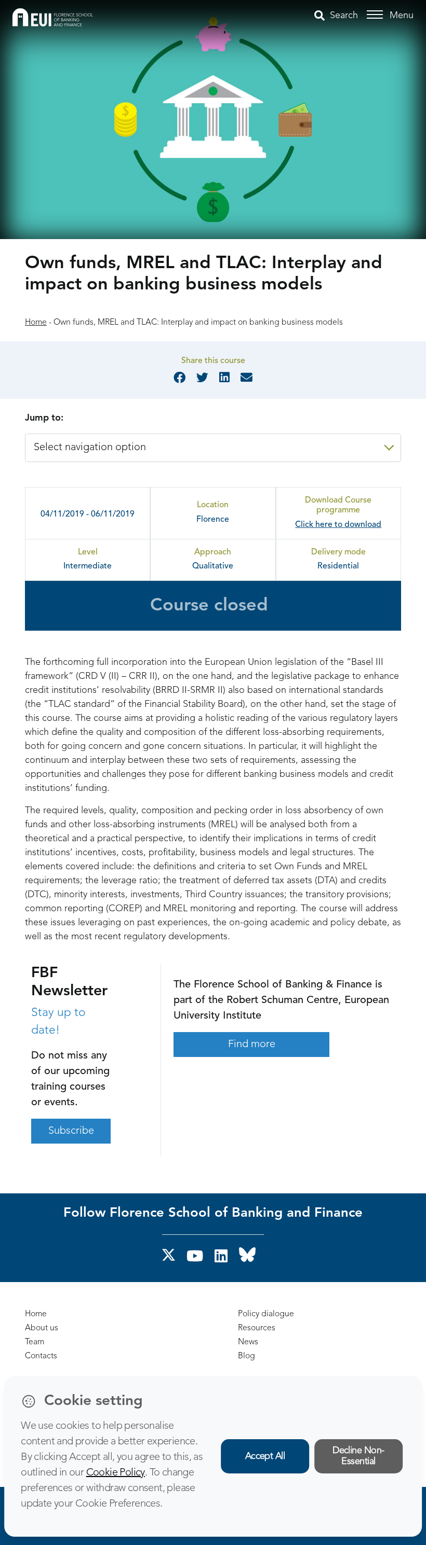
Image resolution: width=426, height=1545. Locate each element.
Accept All (265, 1456)
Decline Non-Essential (358, 1456)
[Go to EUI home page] (52, 17)
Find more (251, 1044)
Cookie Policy (115, 1473)
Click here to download (338, 525)
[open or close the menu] (376, 15)
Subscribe (71, 1131)
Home (36, 322)
